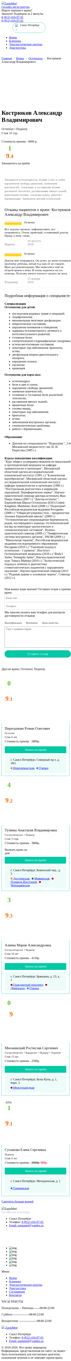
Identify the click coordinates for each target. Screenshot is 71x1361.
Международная (23, 1087)
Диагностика (17, 47)
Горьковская (20, 1188)
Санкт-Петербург (20, 1218)
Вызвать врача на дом (16, 851)
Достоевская (20, 878)
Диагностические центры (25, 44)
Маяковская (41, 878)
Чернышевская (20, 885)
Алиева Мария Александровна (28, 945)
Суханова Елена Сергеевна (25, 1150)
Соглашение (17, 1291)
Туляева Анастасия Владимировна (31, 830)
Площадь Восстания (24, 882)
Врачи (13, 37)
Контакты (15, 1295)
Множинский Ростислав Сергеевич (31, 1048)
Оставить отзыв (37, 654)
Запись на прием (35, 749)
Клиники (15, 41)
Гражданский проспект (27, 984)
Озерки (43, 768)
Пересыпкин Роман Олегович (27, 728)
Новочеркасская (23, 768)
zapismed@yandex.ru (26, 1225)
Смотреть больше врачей (18, 1201)
